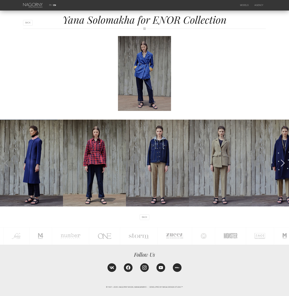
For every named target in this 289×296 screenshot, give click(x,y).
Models (244, 5)
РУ (50, 5)
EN (54, 5)
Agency (259, 5)
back (27, 23)
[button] (282, 163)
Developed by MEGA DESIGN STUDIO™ (166, 287)
